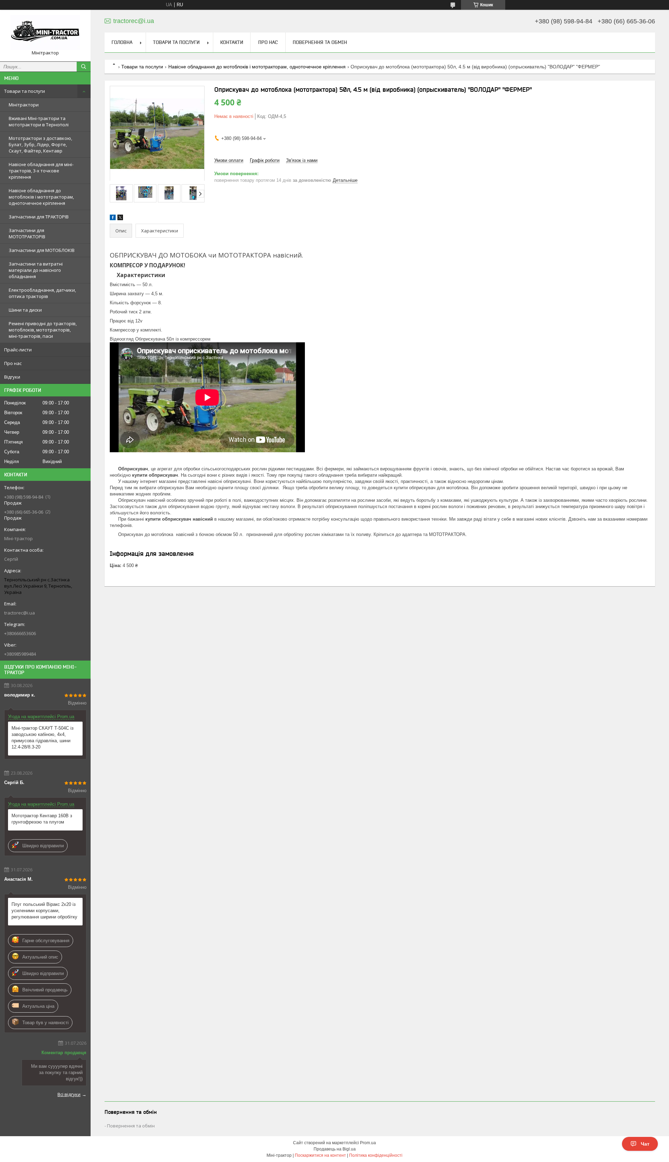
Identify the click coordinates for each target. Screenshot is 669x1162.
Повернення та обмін (320, 42)
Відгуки (12, 377)
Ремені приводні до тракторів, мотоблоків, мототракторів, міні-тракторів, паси (43, 329)
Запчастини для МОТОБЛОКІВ (42, 250)
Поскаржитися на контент (320, 1155)
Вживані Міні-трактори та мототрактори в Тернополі (39, 121)
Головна (122, 42)
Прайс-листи (18, 350)
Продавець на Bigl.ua (335, 1149)
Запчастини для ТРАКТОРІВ (39, 217)
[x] (120, 218)
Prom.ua (368, 1142)
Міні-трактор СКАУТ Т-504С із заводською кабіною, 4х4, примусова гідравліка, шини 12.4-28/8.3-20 (42, 737)
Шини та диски (25, 310)
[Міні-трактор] (45, 32)
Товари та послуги (24, 91)
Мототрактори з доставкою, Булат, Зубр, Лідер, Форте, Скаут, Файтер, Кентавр (40, 144)
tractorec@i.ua (19, 613)
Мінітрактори (24, 105)
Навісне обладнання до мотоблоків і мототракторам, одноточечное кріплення (41, 196)
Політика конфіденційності (375, 1155)
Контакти (231, 42)
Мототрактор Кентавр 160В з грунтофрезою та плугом (41, 819)
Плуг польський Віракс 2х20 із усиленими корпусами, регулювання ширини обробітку (44, 910)
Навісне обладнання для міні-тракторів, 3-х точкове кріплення (41, 170)
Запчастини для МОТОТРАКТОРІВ (27, 233)
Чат (645, 1144)
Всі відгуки (68, 1094)
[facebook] (113, 218)
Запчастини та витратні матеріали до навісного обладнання (36, 270)
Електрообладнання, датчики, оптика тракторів (42, 293)
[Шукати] (84, 66)
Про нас (13, 363)
